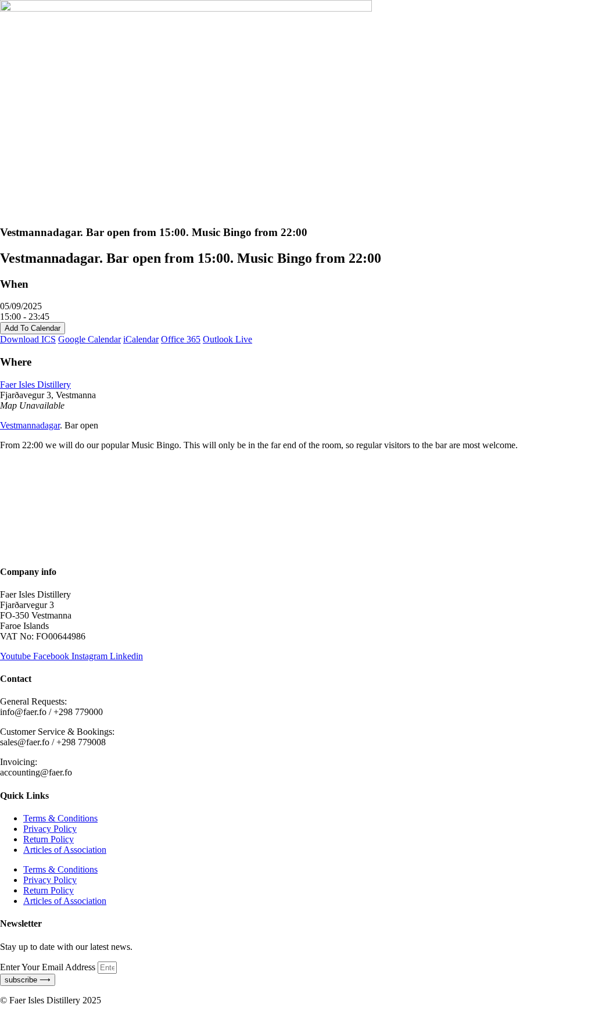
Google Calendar (89, 339)
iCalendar (141, 339)
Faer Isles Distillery (35, 384)
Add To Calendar (32, 328)
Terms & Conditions (60, 818)
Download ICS (28, 339)
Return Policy (48, 839)
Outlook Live (227, 339)
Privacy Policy (50, 829)
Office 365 (180, 339)
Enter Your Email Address (49, 967)
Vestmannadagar (30, 425)
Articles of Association (64, 850)
